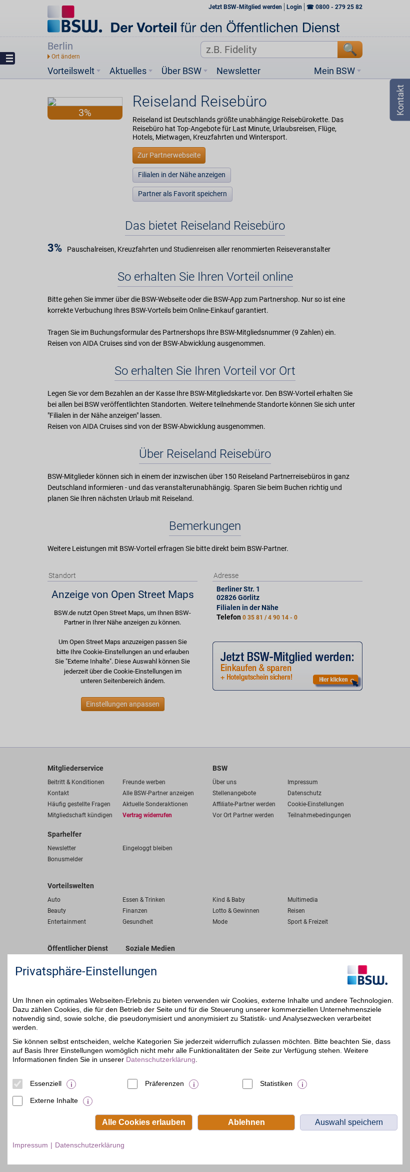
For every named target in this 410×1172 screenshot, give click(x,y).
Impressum (30, 1145)
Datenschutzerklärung (161, 1059)
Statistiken (276, 1083)
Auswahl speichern (349, 1122)
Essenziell (46, 1083)
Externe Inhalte (54, 1100)
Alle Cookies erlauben (144, 1122)
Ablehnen (246, 1122)
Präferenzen (164, 1083)
